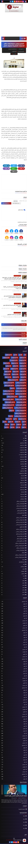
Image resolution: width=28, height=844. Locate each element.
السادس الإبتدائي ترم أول (20, 413)
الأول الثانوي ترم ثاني (21, 388)
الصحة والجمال (22, 419)
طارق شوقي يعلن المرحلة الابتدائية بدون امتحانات (12, 306)
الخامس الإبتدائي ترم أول (8, 405)
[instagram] (23, 1)
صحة (4, 422)
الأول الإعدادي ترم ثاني (20, 385)
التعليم (12, 388)
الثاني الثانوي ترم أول (9, 402)
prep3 (23, 427)
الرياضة (11, 410)
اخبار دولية (15, 371)
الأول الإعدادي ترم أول (8, 383)
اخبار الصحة (22, 366)
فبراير (13, 616)
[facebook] (10, 1)
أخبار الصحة (6, 363)
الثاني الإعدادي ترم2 (21, 402)
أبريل (13, 611)
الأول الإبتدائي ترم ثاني (20, 383)
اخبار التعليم (22, 357)
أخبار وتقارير (22, 380)
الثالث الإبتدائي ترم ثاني (8, 391)
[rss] (15, 1)
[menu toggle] (26, 1)
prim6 (6, 427)
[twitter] (13, 1)
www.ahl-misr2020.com (22, 798)
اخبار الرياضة (14, 363)
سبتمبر (13, 628)
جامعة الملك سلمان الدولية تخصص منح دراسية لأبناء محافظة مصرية (12, 296)
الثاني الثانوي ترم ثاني (20, 405)
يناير (13, 618)
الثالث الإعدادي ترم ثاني (8, 394)
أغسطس (13, 601)
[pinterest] (21, 1)
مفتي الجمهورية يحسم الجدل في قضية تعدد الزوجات (12, 287)
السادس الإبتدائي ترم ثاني (20, 416)
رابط (24, 816)
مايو (13, 609)
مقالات (18, 424)
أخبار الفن (15, 366)
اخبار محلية (7, 377)
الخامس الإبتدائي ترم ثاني (20, 408)
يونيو (13, 606)
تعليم (24, 422)
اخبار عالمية (6, 374)
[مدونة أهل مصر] (14, 8)
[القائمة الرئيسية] (3, 38)
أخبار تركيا (6, 369)
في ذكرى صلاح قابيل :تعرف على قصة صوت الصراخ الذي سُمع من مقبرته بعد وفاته (11, 278)
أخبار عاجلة (23, 374)
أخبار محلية (15, 377)
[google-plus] (19, 1)
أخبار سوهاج (7, 371)
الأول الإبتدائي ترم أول (13, 380)
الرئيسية (22, 38)
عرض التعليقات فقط (16, 203)
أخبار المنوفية (14, 369)
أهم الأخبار (8, 419)
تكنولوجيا (17, 422)
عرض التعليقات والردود (6, 203)
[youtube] (14, 842)
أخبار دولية (23, 371)
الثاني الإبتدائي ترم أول (12, 396)
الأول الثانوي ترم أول (9, 385)
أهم (14, 419)
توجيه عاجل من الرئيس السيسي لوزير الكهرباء (15, 796)
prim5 (12, 427)
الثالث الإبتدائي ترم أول (20, 391)
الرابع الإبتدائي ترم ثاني (20, 410)
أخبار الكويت (22, 369)
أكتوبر (13, 625)
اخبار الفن (8, 366)
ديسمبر (13, 620)
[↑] (14, 838)
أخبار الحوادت (14, 357)
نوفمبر (13, 623)
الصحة (10, 416)
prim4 (18, 427)
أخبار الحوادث (5, 357)
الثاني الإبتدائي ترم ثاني (20, 399)
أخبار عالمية (15, 374)
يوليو (13, 604)
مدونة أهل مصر (9, 840)
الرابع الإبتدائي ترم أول (7, 408)
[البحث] (2, 1)
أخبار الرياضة (22, 363)
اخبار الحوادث (22, 360)
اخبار (15, 355)
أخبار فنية (23, 377)
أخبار (20, 355)
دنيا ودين (10, 422)
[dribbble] (17, 1)
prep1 (12, 424)
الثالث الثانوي (22, 396)
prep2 (6, 424)
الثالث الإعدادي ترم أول (20, 394)
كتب (24, 424)
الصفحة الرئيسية (21, 51)
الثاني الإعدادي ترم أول (8, 399)
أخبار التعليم (14, 51)
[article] (14, 179)
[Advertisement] (14, 26)
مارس (13, 613)
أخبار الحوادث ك (13, 360)
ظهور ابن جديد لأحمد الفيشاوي (14, 314)
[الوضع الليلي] (24, 840)
